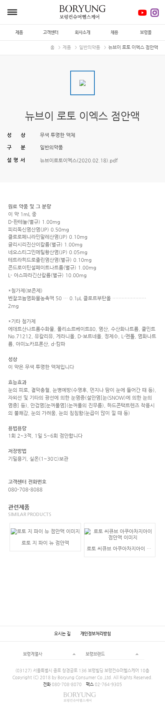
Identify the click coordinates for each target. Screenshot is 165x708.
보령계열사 (32, 654)
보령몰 (146, 32)
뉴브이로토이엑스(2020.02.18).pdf (79, 160)
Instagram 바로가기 (154, 13)
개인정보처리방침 (95, 633)
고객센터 (50, 32)
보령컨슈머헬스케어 (82, 12)
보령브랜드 (95, 654)
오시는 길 (62, 633)
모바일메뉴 (12, 12)
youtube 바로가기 (142, 13)
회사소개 (82, 32)
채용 (114, 32)
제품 (19, 32)
